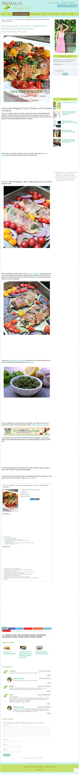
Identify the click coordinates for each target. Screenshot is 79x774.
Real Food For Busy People (40, 425)
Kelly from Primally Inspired (10, 31)
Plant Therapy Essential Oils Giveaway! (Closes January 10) (69, 113)
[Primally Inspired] (17, 6)
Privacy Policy (39, 769)
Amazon (58, 174)
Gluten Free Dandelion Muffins (9, 652)
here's (12, 540)
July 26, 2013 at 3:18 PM (44, 678)
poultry (21, 637)
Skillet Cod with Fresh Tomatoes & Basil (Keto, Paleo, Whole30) (25, 654)
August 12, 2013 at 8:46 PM (43, 707)
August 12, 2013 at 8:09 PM (43, 694)
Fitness (44, 14)
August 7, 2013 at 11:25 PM (44, 686)
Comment (6, 725)
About (9, 14)
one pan (33, 635)
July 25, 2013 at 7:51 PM (44, 671)
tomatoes (39, 637)
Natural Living (35, 14)
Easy (19, 635)
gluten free (25, 635)
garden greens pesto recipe (16, 360)
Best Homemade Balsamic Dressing (42, 652)
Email (5, 744)
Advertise (51, 2)
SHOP (72, 14)
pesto (9, 540)
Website (5, 749)
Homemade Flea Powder (69, 102)
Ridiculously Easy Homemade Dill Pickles (69, 130)
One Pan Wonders (33, 273)
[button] (32, 499)
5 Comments (23, 31)
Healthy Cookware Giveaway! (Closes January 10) (69, 122)
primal (26, 637)
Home (3, 14)
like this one (30, 362)
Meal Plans (64, 14)
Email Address (58, 64)
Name (5, 739)
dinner (14, 635)
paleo (15, 637)
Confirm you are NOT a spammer (33, 758)
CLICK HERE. (32, 478)
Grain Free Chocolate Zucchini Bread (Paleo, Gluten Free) (68, 141)
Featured (10, 19)
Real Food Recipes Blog (21, 14)
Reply (48, 675)
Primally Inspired (18, 678)
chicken (8, 635)
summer (32, 637)
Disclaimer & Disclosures (68, 2)
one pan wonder (41, 635)
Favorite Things (54, 14)
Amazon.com (59, 180)
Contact (57, 2)
